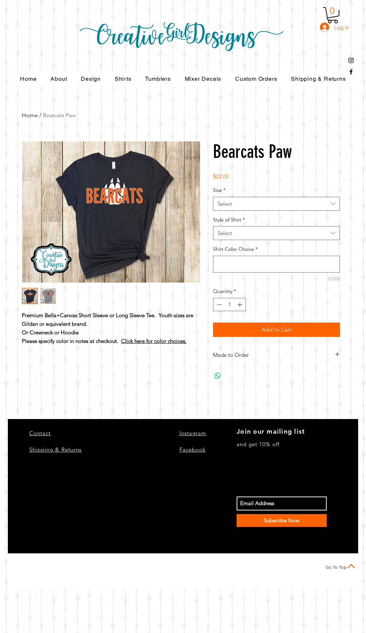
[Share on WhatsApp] (217, 376)
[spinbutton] (229, 304)
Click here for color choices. (154, 341)
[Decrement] (218, 304)
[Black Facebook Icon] (351, 71)
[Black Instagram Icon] (351, 60)
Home (30, 115)
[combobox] (276, 204)
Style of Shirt (229, 219)
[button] (332, 15)
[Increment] (240, 304)
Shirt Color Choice (235, 249)
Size (219, 190)
